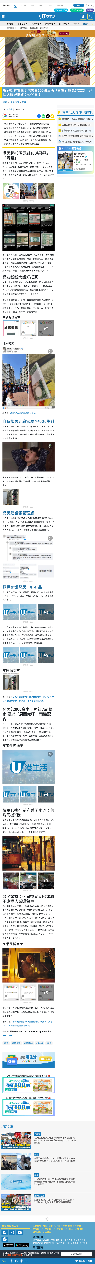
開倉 (50, 1225)
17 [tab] (53, 36)
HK (15, 5)
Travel (23, 5)
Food (32, 5)
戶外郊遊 (37, 1232)
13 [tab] (43, 36)
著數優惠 (17, 1043)
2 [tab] (44, 30)
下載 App (80, 5)
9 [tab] (47, 33)
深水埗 (40, 1043)
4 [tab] (49, 30)
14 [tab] (45, 36)
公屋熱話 (24, 28)
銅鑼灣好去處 (74, 1225)
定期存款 (44, 28)
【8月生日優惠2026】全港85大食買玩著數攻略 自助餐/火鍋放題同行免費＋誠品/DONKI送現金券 (55, 1140)
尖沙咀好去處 (60, 1225)
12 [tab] (54, 33)
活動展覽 (37, 1225)
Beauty (41, 5)
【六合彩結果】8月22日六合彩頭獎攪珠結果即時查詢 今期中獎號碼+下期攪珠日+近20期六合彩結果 (54, 1181)
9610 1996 (7, 1035)
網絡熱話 (29, 1043)
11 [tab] (52, 33)
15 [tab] (48, 36)
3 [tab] (47, 30)
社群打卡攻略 (77, 10)
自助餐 (37, 1133)
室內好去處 (39, 1195)
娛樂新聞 (34, 28)
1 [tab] (42, 30)
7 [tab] (42, 33)
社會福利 (47, 1232)
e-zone (60, 5)
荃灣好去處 (50, 1229)
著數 (6, 1043)
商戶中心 (90, 10)
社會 (71, 1229)
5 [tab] (52, 30)
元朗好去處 (38, 1229)
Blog (51, 5)
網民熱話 (37, 1240)
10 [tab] (49, 33)
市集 (45, 1225)
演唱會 (10, 23)
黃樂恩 (10, 109)
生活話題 (14, 102)
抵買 (49, 1043)
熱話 (24, 102)
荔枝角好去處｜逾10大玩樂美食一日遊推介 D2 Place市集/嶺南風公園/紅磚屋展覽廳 (54, 1201)
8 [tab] (44, 33)
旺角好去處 (62, 1229)
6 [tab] (54, 30)
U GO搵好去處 (62, 10)
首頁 (5, 102)
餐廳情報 (79, 1229)
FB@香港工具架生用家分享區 (22, 412)
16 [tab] (50, 36)
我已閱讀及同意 (76, 1254)
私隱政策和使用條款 (14, 1255)
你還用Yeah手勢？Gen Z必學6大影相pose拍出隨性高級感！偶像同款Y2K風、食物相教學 (54, 1160)
